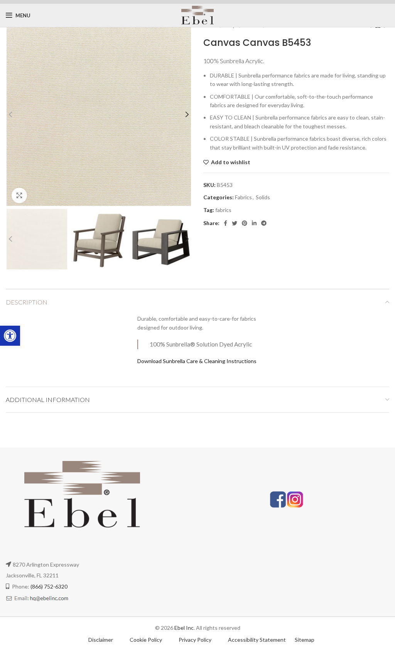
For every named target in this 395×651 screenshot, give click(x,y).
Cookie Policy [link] (146, 639)
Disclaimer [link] (100, 639)
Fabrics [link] (243, 197)
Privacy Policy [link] (196, 639)
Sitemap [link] (304, 639)
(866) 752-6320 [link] (49, 586)
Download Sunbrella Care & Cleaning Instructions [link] (197, 361)
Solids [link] (263, 197)
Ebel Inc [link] (184, 627)
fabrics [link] (223, 210)
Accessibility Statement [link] (257, 639)
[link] (10, 336)
